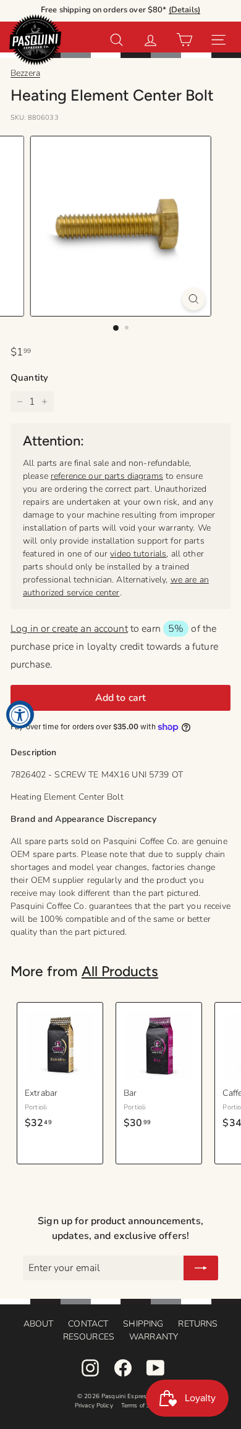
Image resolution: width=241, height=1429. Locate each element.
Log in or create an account (69, 629)
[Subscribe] (201, 1268)
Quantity (29, 377)
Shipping (143, 1324)
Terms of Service (143, 1405)
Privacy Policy (94, 1405)
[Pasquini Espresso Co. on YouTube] (155, 1368)
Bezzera (25, 73)
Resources (88, 1337)
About (38, 1324)
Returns (198, 1324)
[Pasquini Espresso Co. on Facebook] (123, 1368)
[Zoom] (193, 299)
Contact (88, 1324)
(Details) (184, 9)
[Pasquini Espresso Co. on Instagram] (90, 1368)
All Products (120, 971)
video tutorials (138, 554)
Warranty (153, 1337)
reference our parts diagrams (107, 476)
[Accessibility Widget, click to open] (20, 715)
